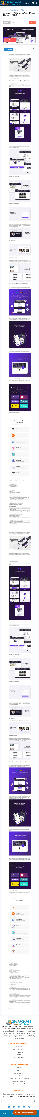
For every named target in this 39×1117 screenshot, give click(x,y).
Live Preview (10, 40)
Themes (24, 10)
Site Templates (19, 1057)
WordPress (14, 10)
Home (5, 10)
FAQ (18, 1070)
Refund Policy (18, 1073)
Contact (19, 1068)
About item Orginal (18, 1081)
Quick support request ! (26, 1112)
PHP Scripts (19, 1052)
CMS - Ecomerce (18, 1049)
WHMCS (19, 1055)
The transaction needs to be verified (19, 1078)
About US (19, 1076)
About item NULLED (18, 1084)
